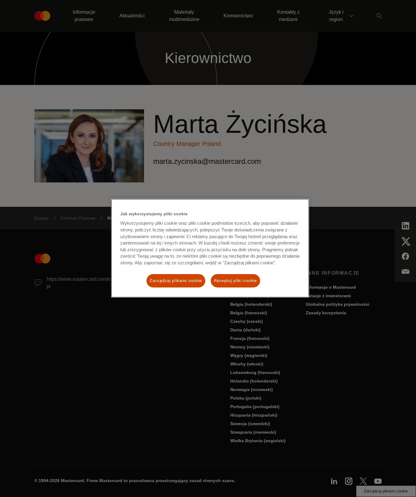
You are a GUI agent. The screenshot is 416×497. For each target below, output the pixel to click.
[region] (210, 248)
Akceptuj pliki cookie (235, 280)
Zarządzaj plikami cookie (176, 280)
